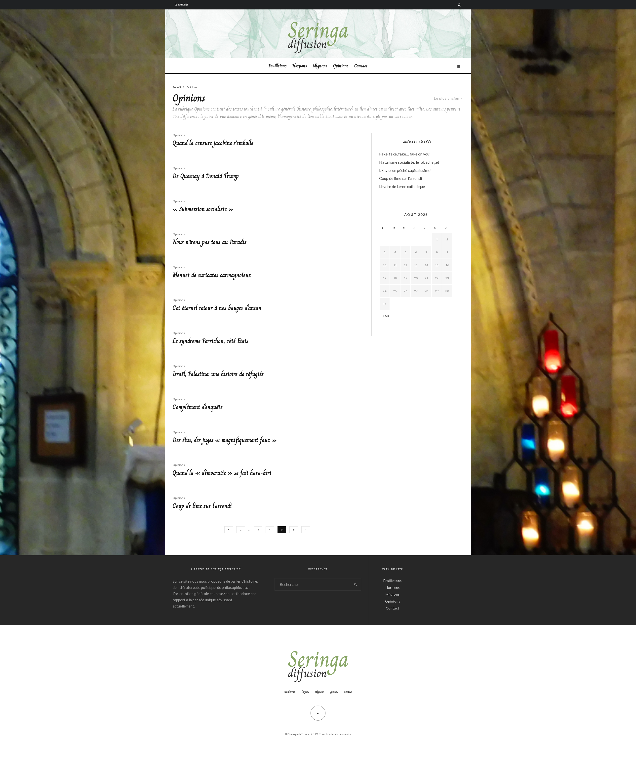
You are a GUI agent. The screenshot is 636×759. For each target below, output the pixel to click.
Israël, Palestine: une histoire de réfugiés (218, 374)
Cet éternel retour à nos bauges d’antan (217, 308)
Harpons (299, 65)
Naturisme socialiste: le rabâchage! (409, 162)
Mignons (320, 65)
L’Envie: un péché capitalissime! (405, 170)
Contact (360, 65)
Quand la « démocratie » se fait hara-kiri (222, 473)
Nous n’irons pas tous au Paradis (209, 242)
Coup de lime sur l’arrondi (202, 506)
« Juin (386, 315)
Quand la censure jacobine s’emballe (213, 143)
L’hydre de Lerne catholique (402, 186)
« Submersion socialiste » (203, 209)
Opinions (340, 65)
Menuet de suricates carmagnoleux (212, 275)
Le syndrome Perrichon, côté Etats (210, 341)
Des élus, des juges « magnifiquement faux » (225, 440)
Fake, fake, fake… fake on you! (405, 154)
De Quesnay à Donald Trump (206, 176)
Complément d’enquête (198, 407)
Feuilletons (277, 65)
